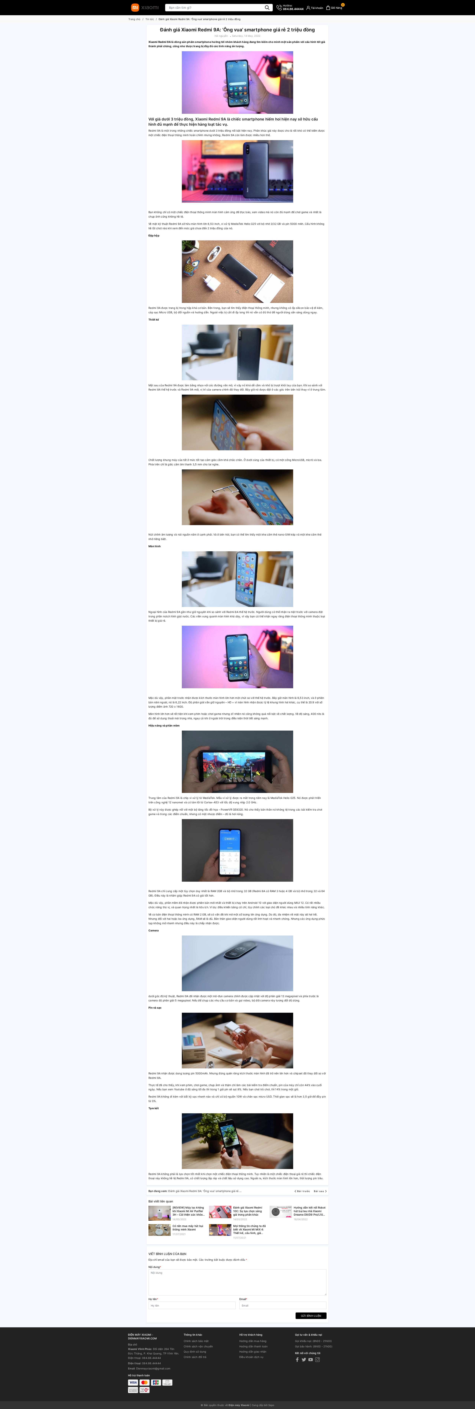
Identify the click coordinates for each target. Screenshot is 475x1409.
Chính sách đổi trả (195, 1357)
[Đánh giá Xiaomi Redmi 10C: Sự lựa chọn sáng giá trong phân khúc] (220, 1213)
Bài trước (304, 1191)
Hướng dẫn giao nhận (252, 1351)
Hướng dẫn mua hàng (253, 1341)
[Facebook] (297, 1359)
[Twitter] (304, 1359)
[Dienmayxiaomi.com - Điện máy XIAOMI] (144, 7)
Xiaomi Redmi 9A (159, 41)
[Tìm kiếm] (267, 7)
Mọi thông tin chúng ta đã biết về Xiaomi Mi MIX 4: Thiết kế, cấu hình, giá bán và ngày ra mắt (249, 1229)
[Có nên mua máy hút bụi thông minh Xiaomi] (159, 1230)
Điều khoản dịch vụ (251, 1357)
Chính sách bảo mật (196, 1341)
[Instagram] (317, 1359)
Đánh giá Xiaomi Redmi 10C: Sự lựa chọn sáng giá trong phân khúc (247, 1211)
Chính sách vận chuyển (198, 1346)
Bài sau (319, 1191)
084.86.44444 (293, 7)
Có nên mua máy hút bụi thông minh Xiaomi (188, 1227)
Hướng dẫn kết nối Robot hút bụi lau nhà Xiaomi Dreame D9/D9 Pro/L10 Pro (309, 1211)
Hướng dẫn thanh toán (253, 1346)
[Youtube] (310, 1359)
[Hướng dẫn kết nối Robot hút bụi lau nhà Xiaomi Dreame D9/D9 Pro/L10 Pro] (281, 1213)
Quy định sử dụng (195, 1351)
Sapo (271, 1405)
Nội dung (154, 1266)
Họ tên (153, 1299)
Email (243, 1299)
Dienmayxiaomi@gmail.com (153, 1368)
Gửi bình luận (311, 1315)
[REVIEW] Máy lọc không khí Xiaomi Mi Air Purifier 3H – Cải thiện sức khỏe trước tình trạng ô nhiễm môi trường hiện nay (188, 1211)
